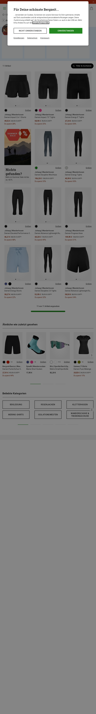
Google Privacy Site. (40, 23)
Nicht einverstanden (30, 31)
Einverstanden (66, 31)
